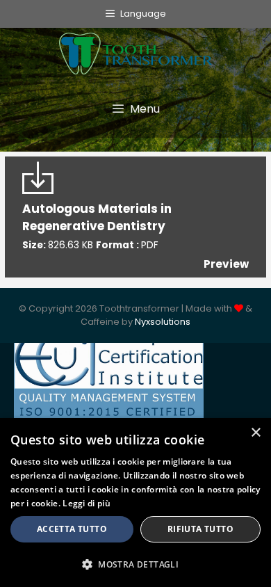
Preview (226, 264)
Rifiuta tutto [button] (200, 529)
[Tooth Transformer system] (135, 50)
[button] (135, 564)
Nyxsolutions (162, 321)
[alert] (135, 502)
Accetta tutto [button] (72, 529)
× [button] (255, 433)
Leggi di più (86, 503)
